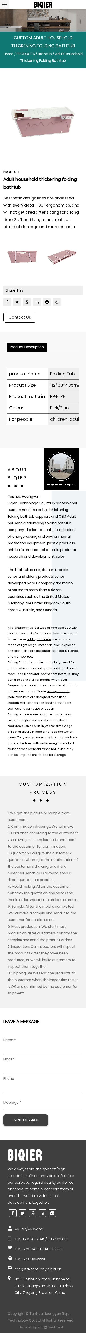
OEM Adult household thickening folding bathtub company (42, 523)
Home (8, 53)
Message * (12, 1102)
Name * (9, 1039)
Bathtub (45, 53)
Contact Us (20, 317)
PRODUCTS (26, 53)
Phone (8, 1078)
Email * (9, 1059)
